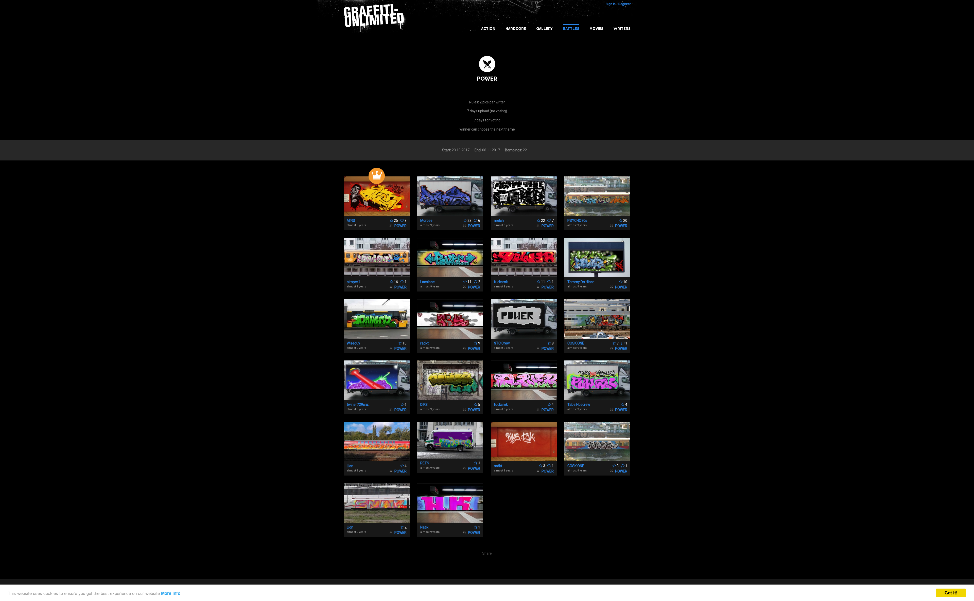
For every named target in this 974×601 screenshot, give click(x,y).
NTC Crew (502, 343)
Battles (571, 29)
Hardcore (516, 29)
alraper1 (353, 282)
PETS (424, 463)
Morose (426, 220)
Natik (424, 527)
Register (624, 4)
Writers (622, 29)
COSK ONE (575, 343)
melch (499, 220)
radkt (424, 343)
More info (170, 593)
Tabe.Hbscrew (578, 405)
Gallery (544, 29)
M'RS (351, 220)
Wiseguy (353, 343)
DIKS (424, 405)
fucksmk (501, 282)
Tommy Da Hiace (581, 282)
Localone (427, 282)
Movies (596, 29)
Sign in (611, 4)
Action (488, 29)
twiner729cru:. (358, 405)
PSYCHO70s (577, 220)
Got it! (951, 593)
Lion (350, 466)
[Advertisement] (953, 500)
